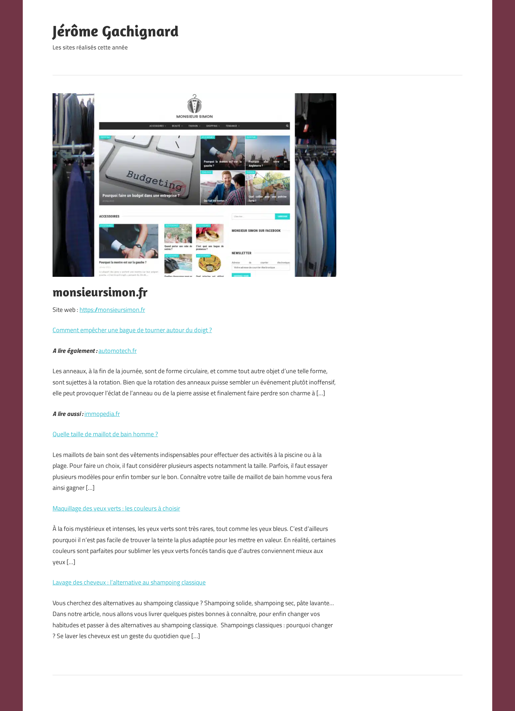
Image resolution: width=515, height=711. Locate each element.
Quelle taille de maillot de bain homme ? (105, 434)
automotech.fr (117, 350)
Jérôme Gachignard (116, 30)
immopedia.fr (102, 413)
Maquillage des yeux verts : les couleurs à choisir (116, 508)
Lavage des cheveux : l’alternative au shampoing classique (129, 582)
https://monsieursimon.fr (112, 309)
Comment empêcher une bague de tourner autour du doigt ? (132, 330)
